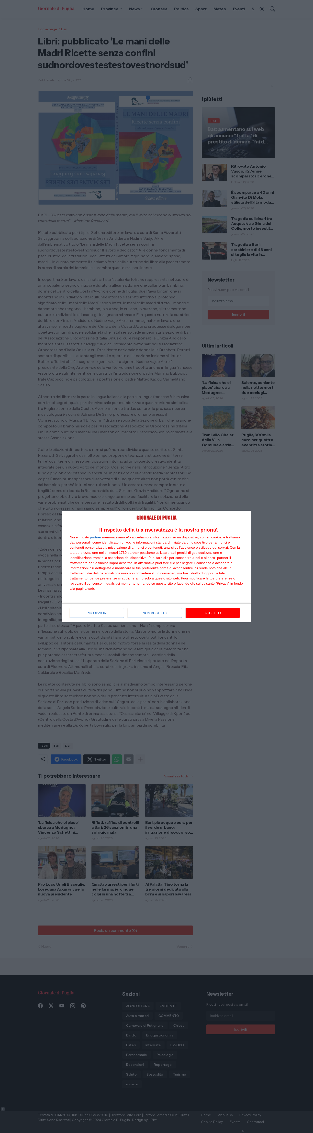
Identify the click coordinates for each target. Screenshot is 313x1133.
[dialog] (156, 566)
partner (95, 537)
